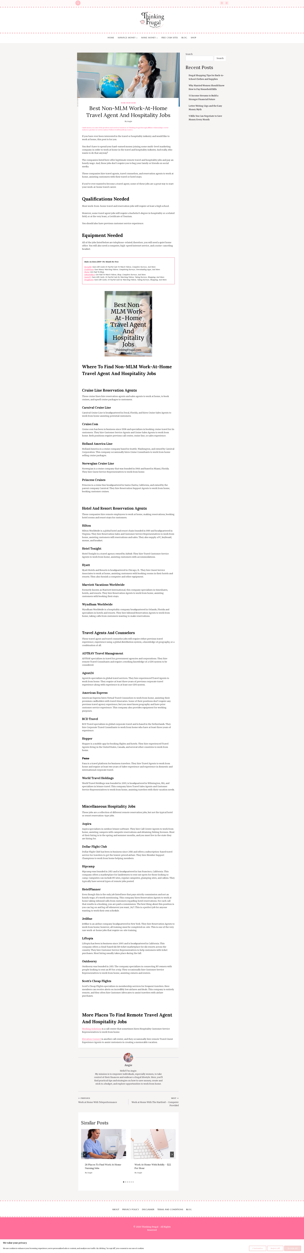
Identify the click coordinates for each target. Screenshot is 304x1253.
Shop (193, 37)
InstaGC (87, 277)
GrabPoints (88, 269)
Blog (184, 37)
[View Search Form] (78, 3)
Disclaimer (148, 1209)
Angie (129, 121)
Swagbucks (88, 280)
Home (111, 37)
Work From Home (128, 103)
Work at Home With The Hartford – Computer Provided (155, 1102)
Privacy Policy (130, 1209)
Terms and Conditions (170, 1209)
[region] (152, 1246)
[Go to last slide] (85, 1154)
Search (189, 54)
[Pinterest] (227, 3)
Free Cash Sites (170, 37)
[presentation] (103, 1144)
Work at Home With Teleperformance (97, 1100)
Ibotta (86, 272)
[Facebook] (222, 3)
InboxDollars (89, 275)
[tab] (123, 1182)
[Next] (172, 1154)
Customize (257, 1248)
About (115, 1209)
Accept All (293, 1248)
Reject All (275, 1248)
